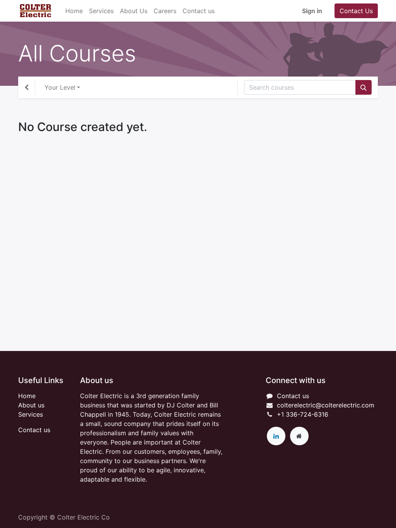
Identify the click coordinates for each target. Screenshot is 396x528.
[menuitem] (74, 11)
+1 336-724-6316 (302, 414)
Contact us (34, 430)
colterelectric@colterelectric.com (325, 405)
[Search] (363, 87)
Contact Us (356, 11)
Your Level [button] (59, 87)
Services (30, 414)
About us (31, 405)
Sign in (312, 11)
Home (27, 396)
